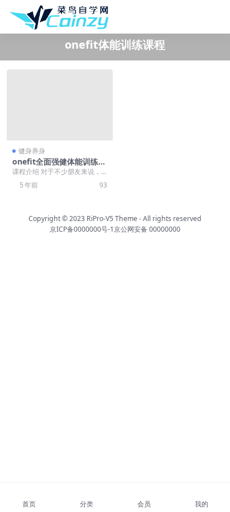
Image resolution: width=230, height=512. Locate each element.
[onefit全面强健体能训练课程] (60, 104)
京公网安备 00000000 (147, 229)
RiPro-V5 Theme (112, 218)
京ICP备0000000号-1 (82, 229)
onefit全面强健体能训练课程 (59, 166)
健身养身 (31, 151)
